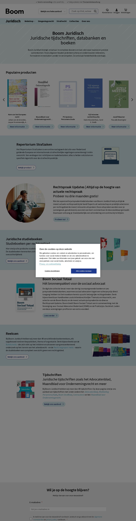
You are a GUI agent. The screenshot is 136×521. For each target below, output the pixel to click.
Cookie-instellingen (52, 271)
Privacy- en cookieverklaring (50, 264)
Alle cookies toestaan (84, 271)
